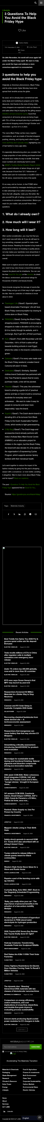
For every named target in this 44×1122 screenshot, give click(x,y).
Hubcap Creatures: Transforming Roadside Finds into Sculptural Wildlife (21, 943)
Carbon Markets (10, 788)
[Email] (35, 514)
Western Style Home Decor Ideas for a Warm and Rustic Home (21, 868)
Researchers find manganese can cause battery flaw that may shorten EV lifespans (21, 733)
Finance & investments (12, 815)
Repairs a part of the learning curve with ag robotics (22, 879)
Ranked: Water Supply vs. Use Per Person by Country (19, 810)
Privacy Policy (23, 1051)
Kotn (7, 338)
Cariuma (8, 358)
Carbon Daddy (23, 43)
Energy (7, 861)
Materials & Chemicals (12, 994)
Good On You (30, 487)
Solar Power (9, 711)
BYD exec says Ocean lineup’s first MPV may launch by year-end (19, 681)
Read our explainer (21, 478)
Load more (21, 1030)
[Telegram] (30, 514)
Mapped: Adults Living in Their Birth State (20, 828)
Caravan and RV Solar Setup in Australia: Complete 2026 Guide (18, 706)
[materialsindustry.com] (22, 1041)
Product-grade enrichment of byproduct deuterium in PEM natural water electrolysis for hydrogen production (22, 920)
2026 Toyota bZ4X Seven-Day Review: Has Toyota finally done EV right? (21, 932)
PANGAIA (9, 319)
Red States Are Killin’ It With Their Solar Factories (21, 955)
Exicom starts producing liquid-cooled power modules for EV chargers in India (21, 1019)
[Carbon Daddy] (17, 43)
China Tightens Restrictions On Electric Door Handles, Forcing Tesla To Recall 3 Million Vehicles (22, 968)
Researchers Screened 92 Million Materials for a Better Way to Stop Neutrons (19, 694)
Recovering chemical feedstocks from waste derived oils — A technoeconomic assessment (21, 719)
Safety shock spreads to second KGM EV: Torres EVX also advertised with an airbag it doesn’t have (21, 841)
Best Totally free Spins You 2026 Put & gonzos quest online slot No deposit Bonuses (21, 641)
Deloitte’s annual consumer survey (15, 113)
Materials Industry (17, 506)
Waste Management (11, 948)
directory (30, 274)
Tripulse (8, 386)
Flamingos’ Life (11, 303)
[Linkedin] (19, 514)
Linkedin (10, 1111)
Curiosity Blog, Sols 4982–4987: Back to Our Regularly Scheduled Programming (22, 890)
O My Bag (9, 429)
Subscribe (35, 1047)
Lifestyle (6, 10)
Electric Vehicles (10, 647)
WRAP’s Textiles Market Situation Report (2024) (22, 165)
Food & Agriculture (11, 873)
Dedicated (9, 370)
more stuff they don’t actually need (15, 142)
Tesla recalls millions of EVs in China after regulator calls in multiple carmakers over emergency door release (20, 656)
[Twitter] (14, 514)
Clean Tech (8, 960)
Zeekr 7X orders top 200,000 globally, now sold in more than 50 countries (20, 670)
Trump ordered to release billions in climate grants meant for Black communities (20, 855)
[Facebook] (8, 514)
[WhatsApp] (24, 514)
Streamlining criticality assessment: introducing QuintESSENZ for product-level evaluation (21, 747)
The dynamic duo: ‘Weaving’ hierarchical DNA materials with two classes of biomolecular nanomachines (21, 988)
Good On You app (15, 274)
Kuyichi (8, 413)
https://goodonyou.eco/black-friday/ (26, 494)
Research (7, 700)
